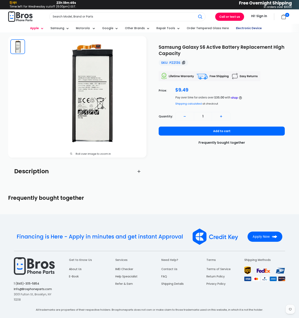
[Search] (200, 16)
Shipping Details (172, 284)
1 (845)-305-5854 (26, 284)
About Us (75, 269)
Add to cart (221, 131)
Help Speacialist (126, 276)
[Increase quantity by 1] (221, 116)
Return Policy (215, 276)
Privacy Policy (216, 284)
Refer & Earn (124, 284)
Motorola (83, 28)
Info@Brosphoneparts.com (33, 289)
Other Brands (135, 28)
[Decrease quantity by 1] (185, 116)
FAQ (164, 276)
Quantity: (166, 116)
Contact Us (169, 269)
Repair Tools (165, 28)
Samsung (57, 28)
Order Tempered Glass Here (208, 28)
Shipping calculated (188, 104)
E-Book (74, 276)
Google (107, 28)
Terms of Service (218, 269)
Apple (34, 28)
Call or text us (229, 17)
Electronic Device (249, 28)
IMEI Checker (124, 269)
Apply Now (261, 236)
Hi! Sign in (259, 16)
